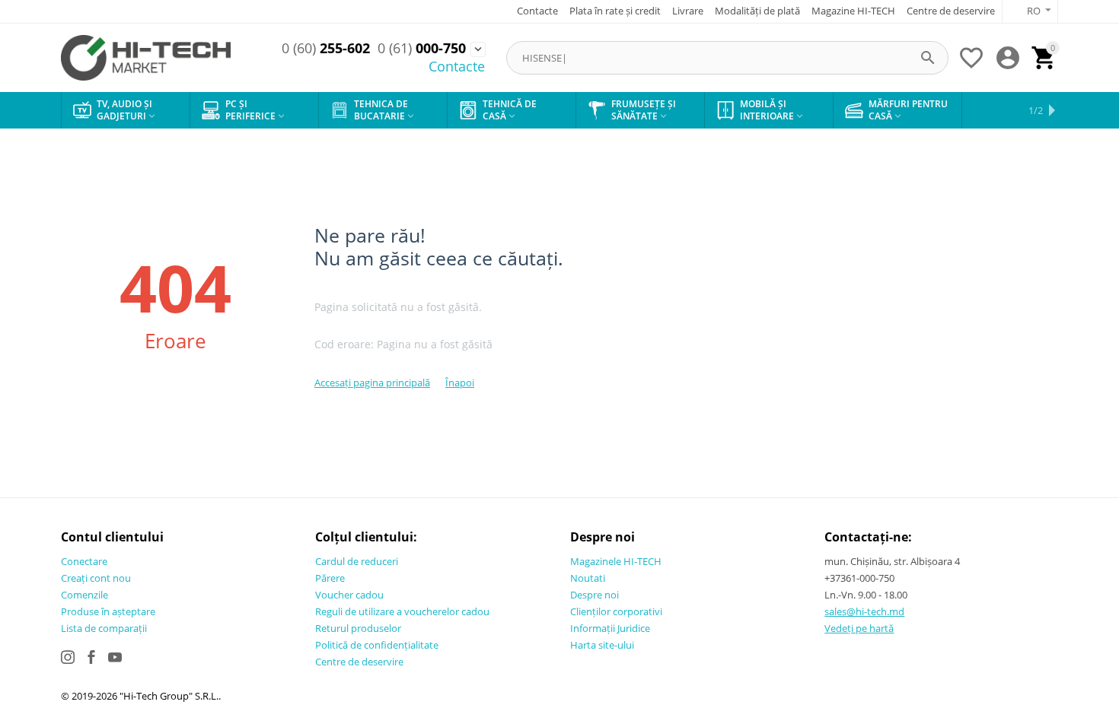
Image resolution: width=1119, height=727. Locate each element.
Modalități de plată (757, 10)
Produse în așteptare (108, 611)
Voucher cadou (349, 595)
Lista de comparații (104, 628)
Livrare (687, 10)
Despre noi (594, 595)
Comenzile (84, 595)
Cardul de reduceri (356, 561)
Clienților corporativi (616, 611)
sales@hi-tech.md (864, 611)
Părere (330, 578)
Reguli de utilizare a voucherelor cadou (402, 611)
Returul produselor (358, 628)
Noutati (587, 578)
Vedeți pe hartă (859, 628)
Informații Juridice (610, 628)
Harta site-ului (602, 645)
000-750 (422, 48)
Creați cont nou (96, 578)
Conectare (84, 561)
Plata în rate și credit (615, 10)
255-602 (326, 48)
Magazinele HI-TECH (616, 561)
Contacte (537, 10)
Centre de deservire (951, 10)
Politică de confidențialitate (376, 645)
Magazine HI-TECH (853, 10)
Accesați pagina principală (372, 382)
